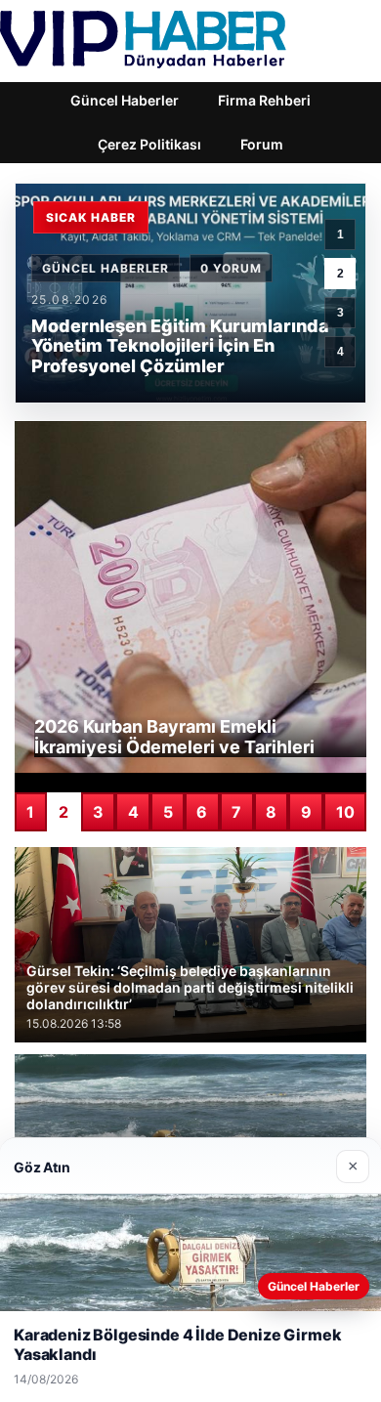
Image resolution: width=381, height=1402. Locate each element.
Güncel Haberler (124, 100)
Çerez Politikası (149, 144)
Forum (261, 144)
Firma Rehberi (264, 100)
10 (345, 812)
